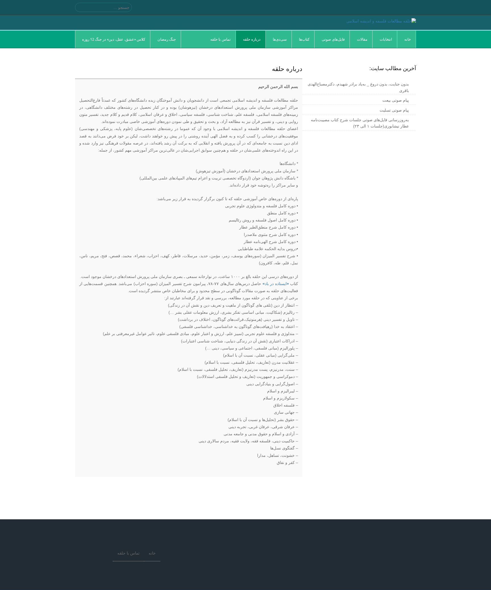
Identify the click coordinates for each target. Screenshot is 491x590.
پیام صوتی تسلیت (394, 110)
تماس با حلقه (128, 553)
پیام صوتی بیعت (395, 100)
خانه (152, 553)
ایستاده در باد (276, 283)
